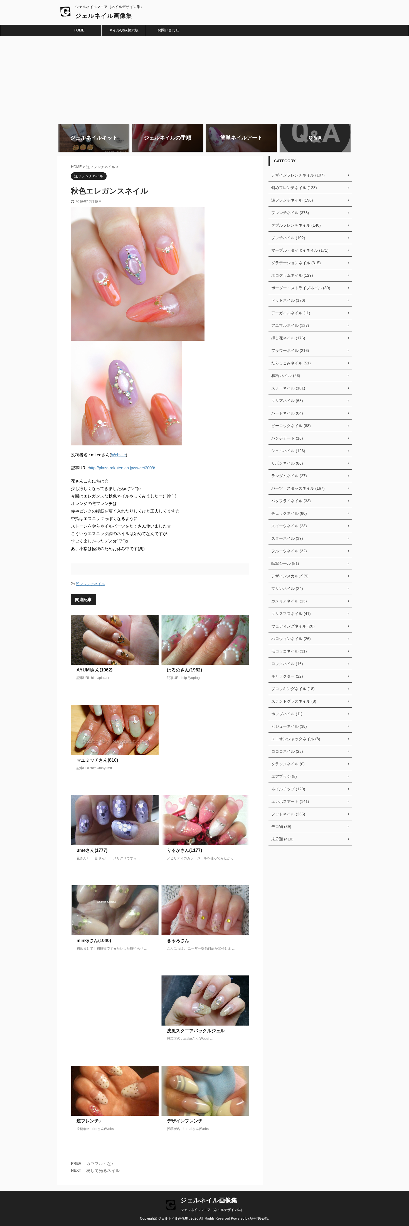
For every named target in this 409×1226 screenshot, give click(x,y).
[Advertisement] (204, 78)
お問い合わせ (168, 30)
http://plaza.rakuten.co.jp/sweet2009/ (122, 467)
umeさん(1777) (92, 850)
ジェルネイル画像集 (103, 15)
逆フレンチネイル (90, 584)
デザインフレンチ (185, 1121)
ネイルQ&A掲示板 (124, 30)
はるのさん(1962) (184, 670)
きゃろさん (178, 940)
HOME (79, 30)
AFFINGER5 (259, 1218)
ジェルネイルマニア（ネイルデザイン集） (212, 1210)
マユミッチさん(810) (97, 760)
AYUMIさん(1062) (94, 670)
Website (118, 454)
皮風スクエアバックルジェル (196, 1030)
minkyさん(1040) (94, 940)
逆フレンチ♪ (89, 1121)
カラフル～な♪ (100, 1163)
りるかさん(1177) (184, 850)
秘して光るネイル (103, 1170)
